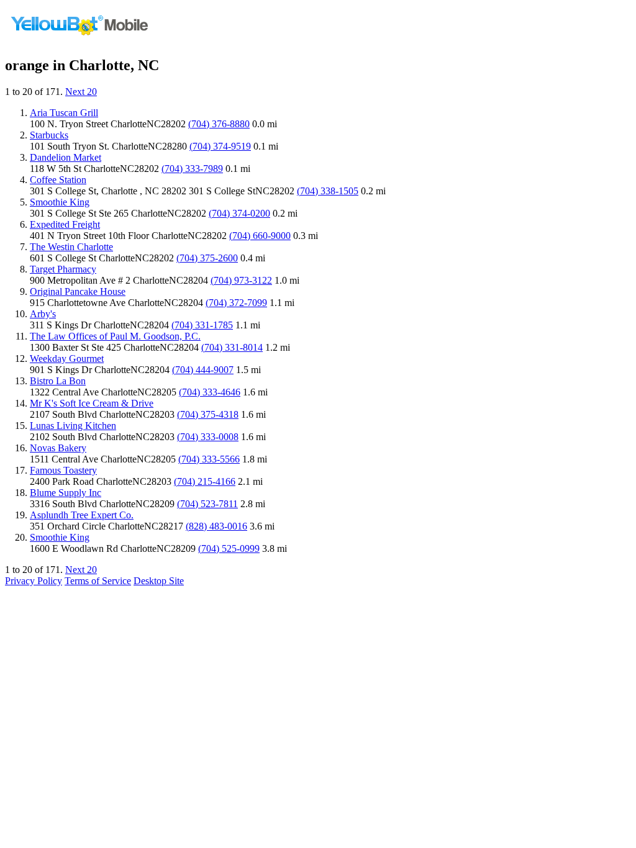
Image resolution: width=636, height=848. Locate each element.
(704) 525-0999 (229, 548)
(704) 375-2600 (207, 258)
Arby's (43, 314)
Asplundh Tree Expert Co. (82, 515)
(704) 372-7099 (236, 302)
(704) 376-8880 (219, 124)
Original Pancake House (77, 291)
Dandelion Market (65, 157)
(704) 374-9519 (220, 146)
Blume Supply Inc (65, 492)
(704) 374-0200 (239, 213)
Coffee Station (58, 179)
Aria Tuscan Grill (64, 112)
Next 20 (81, 91)
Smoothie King (59, 202)
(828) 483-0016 (216, 526)
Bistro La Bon (58, 381)
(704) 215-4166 (204, 481)
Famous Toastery (63, 470)
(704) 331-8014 (232, 347)
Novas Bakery (58, 448)
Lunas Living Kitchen (73, 425)
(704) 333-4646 (209, 392)
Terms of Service (98, 580)
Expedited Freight (65, 224)
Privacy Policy (33, 580)
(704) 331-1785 (202, 325)
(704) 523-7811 (207, 503)
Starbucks (49, 135)
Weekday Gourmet (67, 358)
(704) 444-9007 (203, 369)
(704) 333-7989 (192, 168)
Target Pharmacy (63, 269)
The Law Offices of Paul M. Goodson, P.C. (115, 336)
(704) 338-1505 (327, 191)
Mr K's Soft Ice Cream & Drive (91, 403)
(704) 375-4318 (207, 414)
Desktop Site (159, 580)
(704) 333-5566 (209, 459)
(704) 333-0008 (207, 436)
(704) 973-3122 (241, 280)
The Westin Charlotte (71, 246)
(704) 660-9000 (260, 235)
